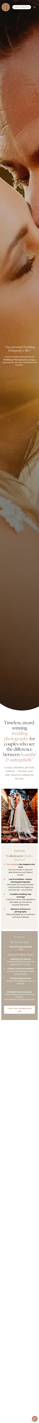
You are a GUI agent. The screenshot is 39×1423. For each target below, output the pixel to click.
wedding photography (16, 736)
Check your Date (21, 7)
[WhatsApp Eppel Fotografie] (35, 1419)
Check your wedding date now (19, 1009)
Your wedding (12, 864)
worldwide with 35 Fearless (21, 952)
